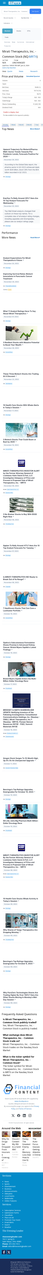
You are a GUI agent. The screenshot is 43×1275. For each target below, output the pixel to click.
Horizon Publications (25, 1262)
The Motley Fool (9, 524)
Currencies (20, 42)
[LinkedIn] (24, 1115)
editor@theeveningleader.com (19, 1246)
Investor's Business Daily (12, 768)
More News (34, 129)
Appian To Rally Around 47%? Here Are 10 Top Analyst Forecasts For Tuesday (21, 546)
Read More (34, 237)
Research (34, 71)
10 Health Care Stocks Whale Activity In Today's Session (20, 899)
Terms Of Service (25, 1109)
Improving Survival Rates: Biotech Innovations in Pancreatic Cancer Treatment (18, 276)
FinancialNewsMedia (11, 286)
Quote (9, 71)
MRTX (33, 56)
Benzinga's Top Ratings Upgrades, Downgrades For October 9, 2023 (18, 962)
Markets (7, 31)
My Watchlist (25, 18)
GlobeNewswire (10, 736)
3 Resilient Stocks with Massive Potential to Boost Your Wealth (21, 343)
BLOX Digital (20, 1271)
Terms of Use (14, 1266)
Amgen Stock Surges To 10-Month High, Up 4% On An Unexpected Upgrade (20, 759)
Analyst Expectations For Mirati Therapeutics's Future (17, 259)
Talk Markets (9, 383)
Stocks (18, 31)
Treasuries (7, 46)
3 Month (29, 125)
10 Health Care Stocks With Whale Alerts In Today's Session (21, 406)
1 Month (21, 125)
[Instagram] (29, 1115)
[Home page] (15, 3)
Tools (6, 37)
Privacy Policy (22, 1266)
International (30, 42)
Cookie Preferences (24, 1268)
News (13, 42)
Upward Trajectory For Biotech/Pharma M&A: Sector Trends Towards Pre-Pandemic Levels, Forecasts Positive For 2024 (20, 153)
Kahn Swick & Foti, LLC (13, 489)
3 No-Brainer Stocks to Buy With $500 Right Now (20, 515)
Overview (7, 42)
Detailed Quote (32, 76)
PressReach (9, 688)
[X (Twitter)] (13, 1115)
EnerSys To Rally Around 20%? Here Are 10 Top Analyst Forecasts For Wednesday (20, 200)
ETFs (28, 31)
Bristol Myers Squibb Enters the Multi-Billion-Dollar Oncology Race (20, 680)
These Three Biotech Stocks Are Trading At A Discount (21, 375)
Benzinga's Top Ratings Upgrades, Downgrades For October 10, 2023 (19, 790)
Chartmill (8, 586)
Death (9, 289)
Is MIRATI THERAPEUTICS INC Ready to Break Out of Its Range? (20, 578)
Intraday (5, 125)
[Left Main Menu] (4, 3)
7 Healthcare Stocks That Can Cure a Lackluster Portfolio (19, 609)
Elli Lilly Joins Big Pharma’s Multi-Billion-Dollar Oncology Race (20, 822)
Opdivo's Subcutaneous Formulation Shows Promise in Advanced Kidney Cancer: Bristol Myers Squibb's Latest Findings (19, 646)
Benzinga (8, 176)
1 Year (37, 125)
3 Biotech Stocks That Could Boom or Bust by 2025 (19, 440)
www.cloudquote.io (21, 1101)
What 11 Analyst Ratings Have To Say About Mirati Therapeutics (19, 312)
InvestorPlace (9, 352)
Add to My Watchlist (9, 68)
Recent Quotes (8, 18)
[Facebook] (18, 1115)
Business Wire (9, 492)
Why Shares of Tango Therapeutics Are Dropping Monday (20, 931)
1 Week (13, 125)
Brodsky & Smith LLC (12, 733)
